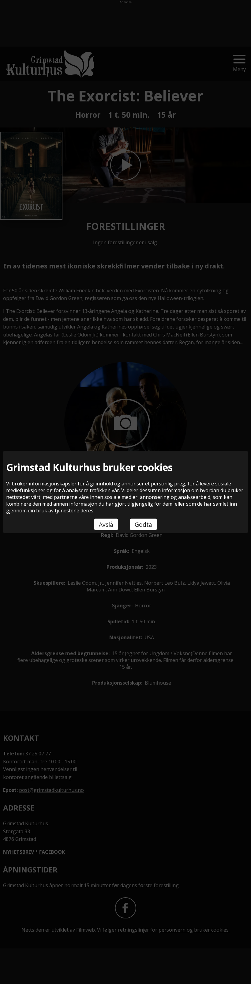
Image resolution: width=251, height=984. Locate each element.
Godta (143, 524)
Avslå (106, 524)
